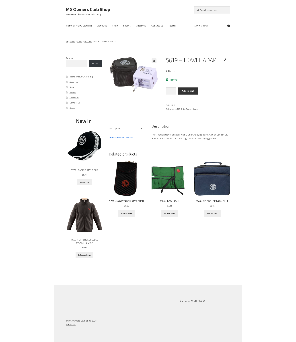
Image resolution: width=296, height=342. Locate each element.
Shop (115, 25)
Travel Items (192, 109)
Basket (127, 25)
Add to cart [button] (126, 213)
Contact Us (157, 25)
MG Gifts (88, 41)
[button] (154, 60)
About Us (102, 25)
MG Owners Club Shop (88, 9)
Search (172, 25)
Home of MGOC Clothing (79, 25)
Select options (84, 255)
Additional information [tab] (121, 137)
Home (72, 41)
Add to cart (188, 90)
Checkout (141, 25)
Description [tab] (115, 128)
